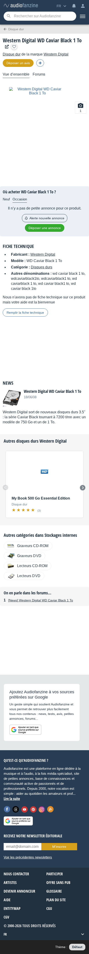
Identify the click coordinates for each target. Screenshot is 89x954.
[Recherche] (8, 16)
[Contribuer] (40, 63)
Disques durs (41, 267)
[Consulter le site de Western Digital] (6, 47)
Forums (39, 74)
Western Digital (56, 54)
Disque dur (12, 54)
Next (82, 487)
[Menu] (82, 16)
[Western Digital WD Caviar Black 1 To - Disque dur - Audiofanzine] (21, 5)
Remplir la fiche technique (25, 312)
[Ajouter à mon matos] (14, 46)
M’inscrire (59, 846)
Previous (5, 487)
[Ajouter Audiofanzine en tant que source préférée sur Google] (25, 730)
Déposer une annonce (45, 228)
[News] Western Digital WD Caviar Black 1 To (40, 600)
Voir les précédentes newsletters (28, 857)
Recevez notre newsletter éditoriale (33, 835)
